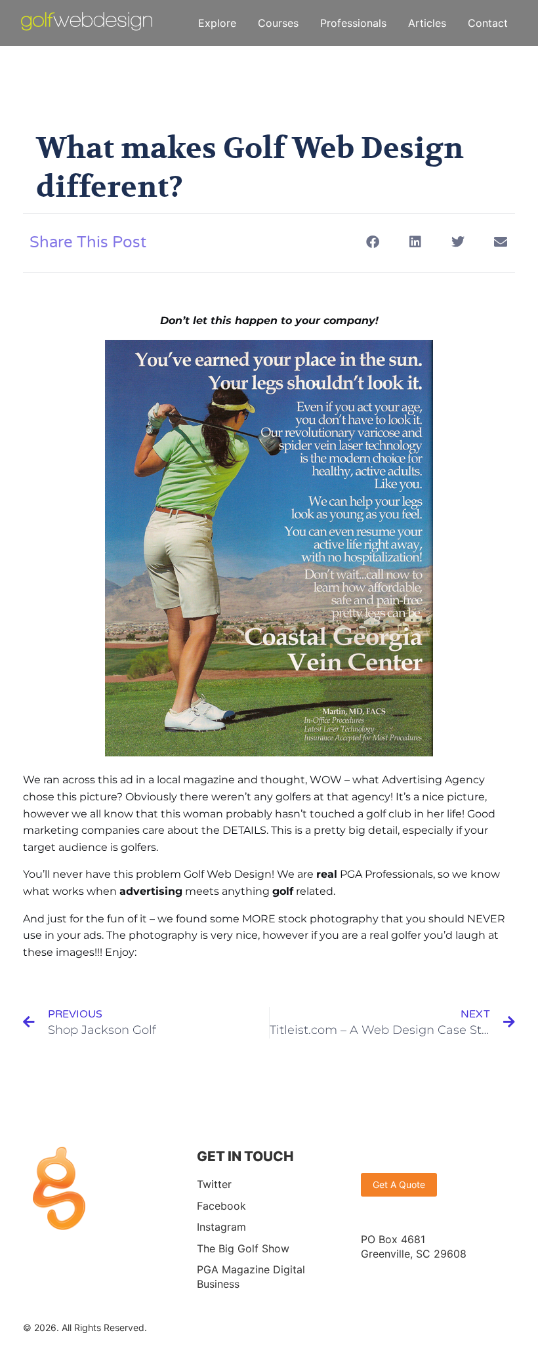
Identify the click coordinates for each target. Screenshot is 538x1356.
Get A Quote (399, 1184)
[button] (372, 242)
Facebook (221, 1205)
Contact (488, 23)
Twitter (214, 1184)
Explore (217, 23)
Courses (278, 23)
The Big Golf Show (243, 1248)
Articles (427, 23)
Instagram (221, 1226)
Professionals (353, 23)
